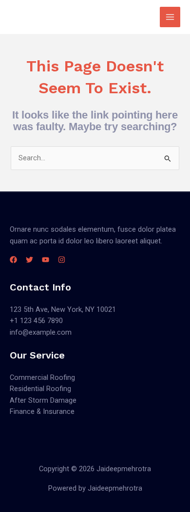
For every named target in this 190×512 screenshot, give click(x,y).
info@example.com (41, 332)
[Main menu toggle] (170, 17)
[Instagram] (61, 259)
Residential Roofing (40, 388)
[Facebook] (13, 259)
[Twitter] (29, 259)
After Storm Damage (43, 400)
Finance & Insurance (42, 411)
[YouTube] (45, 259)
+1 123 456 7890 (36, 320)
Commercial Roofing (42, 377)
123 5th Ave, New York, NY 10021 (63, 309)
